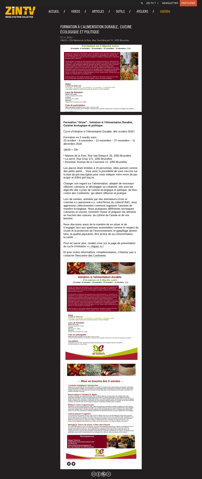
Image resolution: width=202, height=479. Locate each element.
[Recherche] (142, 3)
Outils (120, 11)
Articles (98, 11)
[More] (73, 464)
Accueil (54, 11)
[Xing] (69, 464)
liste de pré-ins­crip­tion (79, 174)
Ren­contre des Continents (90, 255)
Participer (188, 3)
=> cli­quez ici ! (95, 246)
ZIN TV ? (151, 3)
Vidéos (75, 11)
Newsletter (170, 3)
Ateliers (142, 11)
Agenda (165, 11)
